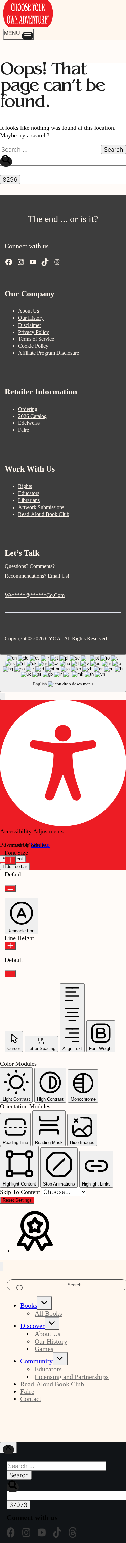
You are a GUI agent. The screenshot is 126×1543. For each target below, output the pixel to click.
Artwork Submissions (41, 507)
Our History (31, 318)
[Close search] (8, 1447)
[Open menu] (18, 34)
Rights (25, 486)
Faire (23, 430)
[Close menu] (1, 1266)
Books (28, 1305)
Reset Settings (17, 1200)
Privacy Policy (33, 332)
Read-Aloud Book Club (43, 514)
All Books (48, 1313)
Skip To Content (21, 1192)
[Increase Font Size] (10, 860)
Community (36, 1361)
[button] (2, 696)
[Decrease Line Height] (10, 973)
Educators (28, 493)
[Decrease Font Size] (10, 888)
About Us (28, 311)
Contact (30, 1398)
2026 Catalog (32, 416)
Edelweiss (29, 423)
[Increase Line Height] (10, 946)
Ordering (27, 409)
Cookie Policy (33, 346)
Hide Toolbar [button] (15, 866)
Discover (32, 1325)
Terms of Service (36, 339)
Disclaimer (29, 325)
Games (44, 1348)
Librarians (29, 500)
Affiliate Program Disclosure (48, 353)
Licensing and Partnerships (72, 1376)
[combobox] (63, 673)
